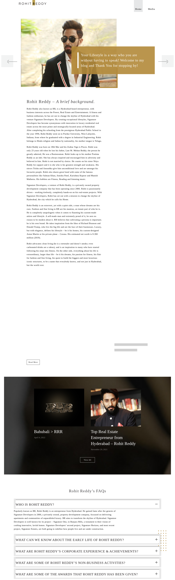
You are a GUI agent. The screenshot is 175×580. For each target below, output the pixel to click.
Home (138, 9)
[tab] (87, 504)
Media (151, 9)
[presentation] (7, 61)
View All (87, 460)
